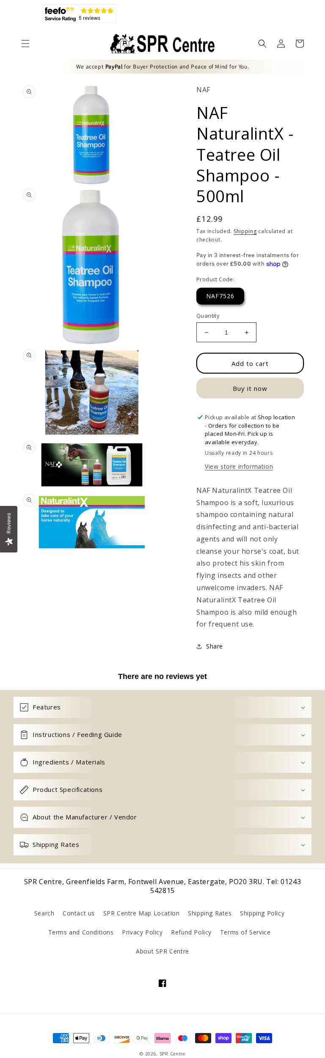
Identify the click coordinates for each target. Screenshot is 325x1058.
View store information (239, 466)
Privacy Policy (142, 932)
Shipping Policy (262, 913)
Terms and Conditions (81, 932)
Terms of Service (245, 932)
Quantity (208, 315)
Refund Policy (191, 932)
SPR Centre (172, 1054)
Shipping (245, 231)
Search (44, 913)
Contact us (79, 913)
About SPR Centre (162, 951)
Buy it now (250, 388)
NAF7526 (220, 296)
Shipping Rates (209, 913)
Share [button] (214, 646)
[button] (25, 43)
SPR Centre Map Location (141, 913)
